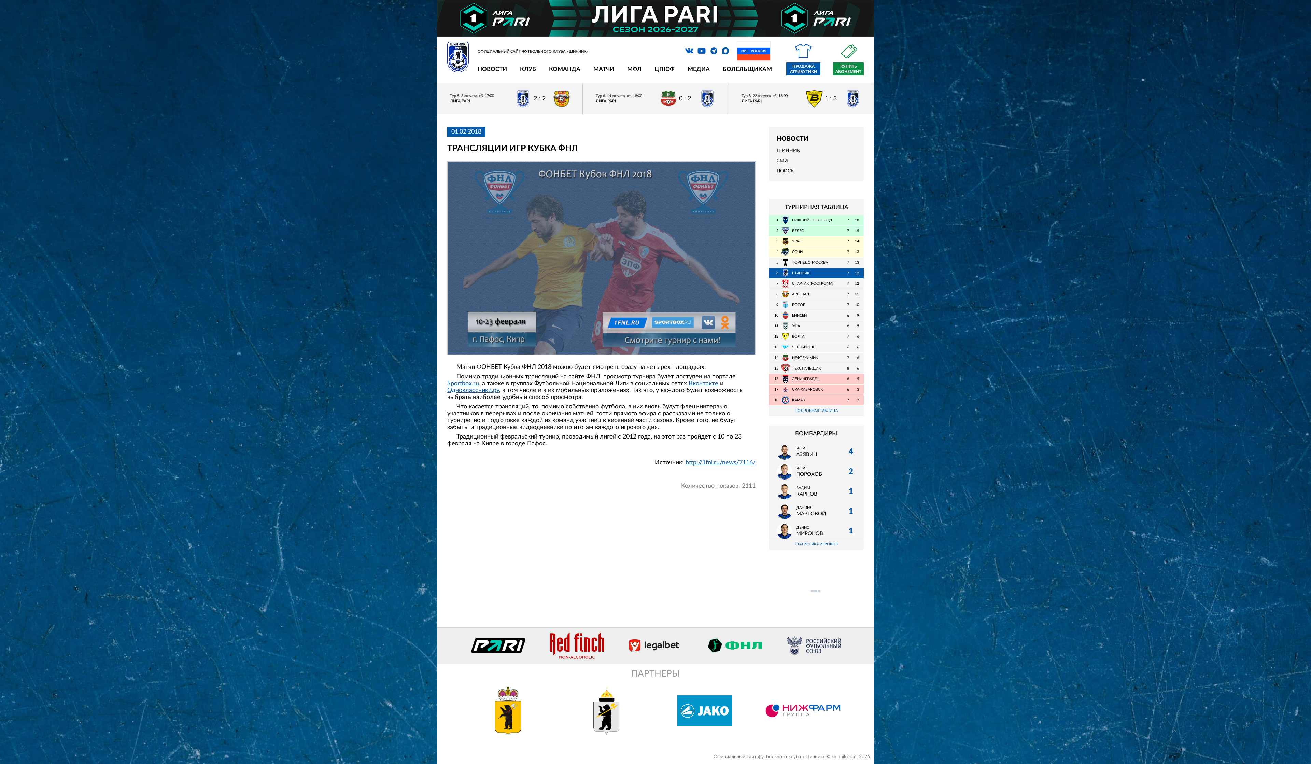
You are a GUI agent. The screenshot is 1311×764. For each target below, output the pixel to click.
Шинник (788, 150)
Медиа (699, 69)
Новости (492, 69)
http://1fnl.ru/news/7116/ (721, 463)
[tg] (714, 50)
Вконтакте (703, 383)
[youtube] (701, 50)
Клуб (528, 69)
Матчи (603, 69)
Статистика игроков (816, 544)
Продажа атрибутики (803, 69)
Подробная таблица (816, 411)
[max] (725, 50)
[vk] (689, 50)
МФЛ (634, 69)
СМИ (782, 160)
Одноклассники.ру (473, 390)
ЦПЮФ (664, 69)
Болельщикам (747, 69)
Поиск (785, 171)
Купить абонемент (848, 69)
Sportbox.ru (463, 383)
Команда (564, 69)
